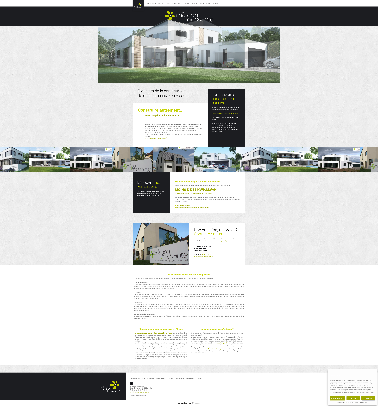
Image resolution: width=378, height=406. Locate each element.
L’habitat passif (151, 3)
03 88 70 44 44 (206, 254)
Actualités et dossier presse (201, 3)
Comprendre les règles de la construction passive (192, 207)
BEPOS (187, 3)
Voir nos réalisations (183, 205)
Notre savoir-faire (164, 3)
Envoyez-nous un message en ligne (216, 241)
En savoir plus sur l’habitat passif (155, 138)
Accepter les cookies (337, 398)
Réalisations (176, 3)
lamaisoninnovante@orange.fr (204, 256)
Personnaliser (368, 398)
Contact (215, 3)
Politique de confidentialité (344, 402)
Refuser (353, 398)
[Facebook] (131, 383)
